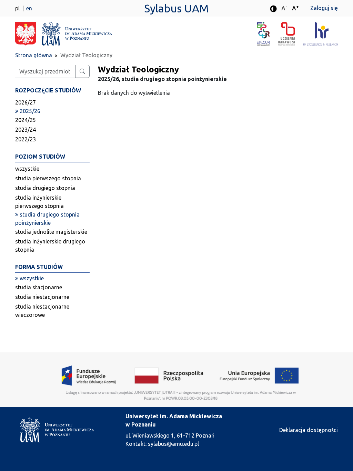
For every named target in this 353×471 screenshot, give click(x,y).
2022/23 (25, 139)
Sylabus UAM (176, 8)
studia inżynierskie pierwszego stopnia (39, 201)
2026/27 (25, 102)
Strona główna (33, 55)
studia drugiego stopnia (45, 188)
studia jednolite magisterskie (51, 232)
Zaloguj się (324, 8)
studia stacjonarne (38, 287)
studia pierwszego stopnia (48, 178)
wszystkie (27, 169)
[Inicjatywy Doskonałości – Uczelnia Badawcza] (290, 34)
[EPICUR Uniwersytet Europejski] (267, 34)
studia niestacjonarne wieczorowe (42, 310)
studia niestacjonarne (42, 297)
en (29, 8)
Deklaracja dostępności (308, 430)
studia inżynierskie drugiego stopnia (50, 245)
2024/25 (25, 120)
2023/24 (25, 130)
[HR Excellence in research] (320, 34)
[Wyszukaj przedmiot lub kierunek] (82, 71)
